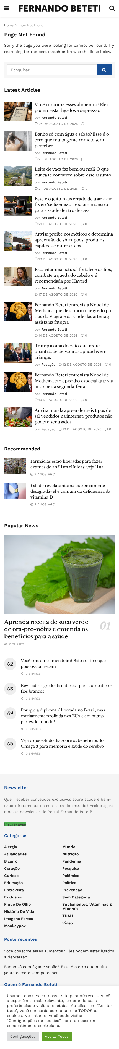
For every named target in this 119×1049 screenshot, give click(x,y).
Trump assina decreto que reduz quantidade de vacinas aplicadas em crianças (71, 351)
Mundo (68, 847)
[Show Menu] (6, 8)
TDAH (67, 916)
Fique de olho (17, 904)
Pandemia (71, 861)
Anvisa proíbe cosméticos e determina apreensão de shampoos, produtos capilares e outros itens (74, 239)
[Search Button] (112, 8)
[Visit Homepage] (59, 8)
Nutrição (70, 854)
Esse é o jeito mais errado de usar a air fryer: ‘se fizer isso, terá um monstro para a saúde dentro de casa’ (73, 204)
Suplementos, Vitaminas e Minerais (87, 906)
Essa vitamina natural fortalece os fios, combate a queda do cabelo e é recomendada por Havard (73, 275)
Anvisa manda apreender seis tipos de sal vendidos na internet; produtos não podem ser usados (74, 416)
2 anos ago (44, 504)
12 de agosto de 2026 (81, 365)
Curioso (11, 875)
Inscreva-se (15, 824)
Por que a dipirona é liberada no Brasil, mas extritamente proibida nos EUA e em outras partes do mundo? (63, 716)
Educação (13, 883)
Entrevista (14, 890)
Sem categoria (76, 897)
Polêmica (70, 875)
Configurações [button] (22, 1036)
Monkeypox (15, 926)
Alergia (10, 847)
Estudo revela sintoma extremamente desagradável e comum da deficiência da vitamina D (70, 491)
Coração (12, 868)
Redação (48, 365)
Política (69, 883)
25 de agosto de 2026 (57, 159)
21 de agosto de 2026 (57, 224)
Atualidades (15, 854)
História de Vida (19, 911)
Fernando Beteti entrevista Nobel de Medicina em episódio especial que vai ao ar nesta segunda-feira (74, 380)
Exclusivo (13, 897)
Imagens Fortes (18, 918)
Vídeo (67, 923)
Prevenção (72, 890)
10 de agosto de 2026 (57, 400)
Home (9, 25)
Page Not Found (31, 25)
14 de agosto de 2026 (57, 336)
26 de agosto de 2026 (57, 124)
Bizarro (10, 861)
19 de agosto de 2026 (57, 259)
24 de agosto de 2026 (57, 189)
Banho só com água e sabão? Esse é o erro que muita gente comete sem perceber (72, 139)
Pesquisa (70, 868)
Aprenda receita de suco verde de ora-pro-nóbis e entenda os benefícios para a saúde (46, 629)
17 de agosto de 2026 (57, 294)
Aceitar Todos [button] (57, 1036)
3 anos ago (44, 474)
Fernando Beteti (54, 118)
